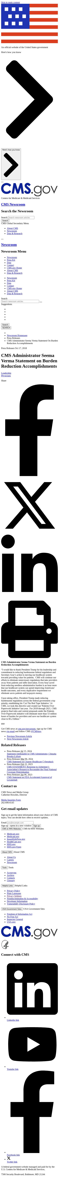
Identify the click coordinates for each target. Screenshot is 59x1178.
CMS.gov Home (14, 268)
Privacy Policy (13, 891)
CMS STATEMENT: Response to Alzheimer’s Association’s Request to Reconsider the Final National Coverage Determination (32, 769)
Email (3, 822)
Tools (4, 868)
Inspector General (15, 919)
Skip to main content (10, 2)
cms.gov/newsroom (27, 729)
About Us (11, 857)
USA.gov (11, 922)
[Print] (29, 657)
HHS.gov (11, 844)
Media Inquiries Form (11, 800)
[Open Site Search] (2, 239)
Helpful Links (7, 886)
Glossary (11, 880)
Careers (10, 860)
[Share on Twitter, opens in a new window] (29, 533)
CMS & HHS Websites (11, 829)
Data (9, 262)
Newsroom (12, 231)
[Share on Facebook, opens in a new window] (29, 475)
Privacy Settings (14, 896)
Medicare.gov (13, 834)
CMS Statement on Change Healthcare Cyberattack (30, 761)
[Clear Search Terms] (41, 302)
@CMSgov (36, 731)
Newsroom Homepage (17, 335)
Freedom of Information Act (19, 914)
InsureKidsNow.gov (16, 839)
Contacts (11, 878)
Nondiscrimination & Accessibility (22, 898)
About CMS (12, 228)
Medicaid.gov (13, 836)
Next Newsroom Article (17, 739)
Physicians (6, 375)
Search (4, 217)
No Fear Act (12, 916)
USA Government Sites (12, 909)
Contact (10, 265)
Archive (10, 875)
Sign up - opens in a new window (16, 825)
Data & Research (14, 233)
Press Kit (11, 260)
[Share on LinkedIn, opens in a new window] (29, 599)
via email (10, 731)
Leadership (6, 373)
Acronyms (11, 872)
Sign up (36, 826)
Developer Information (17, 901)
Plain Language (14, 893)
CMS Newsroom (13, 204)
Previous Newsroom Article (19, 736)
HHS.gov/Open (14, 847)
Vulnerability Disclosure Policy (21, 904)
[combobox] (20, 301)
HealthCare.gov (14, 841)
